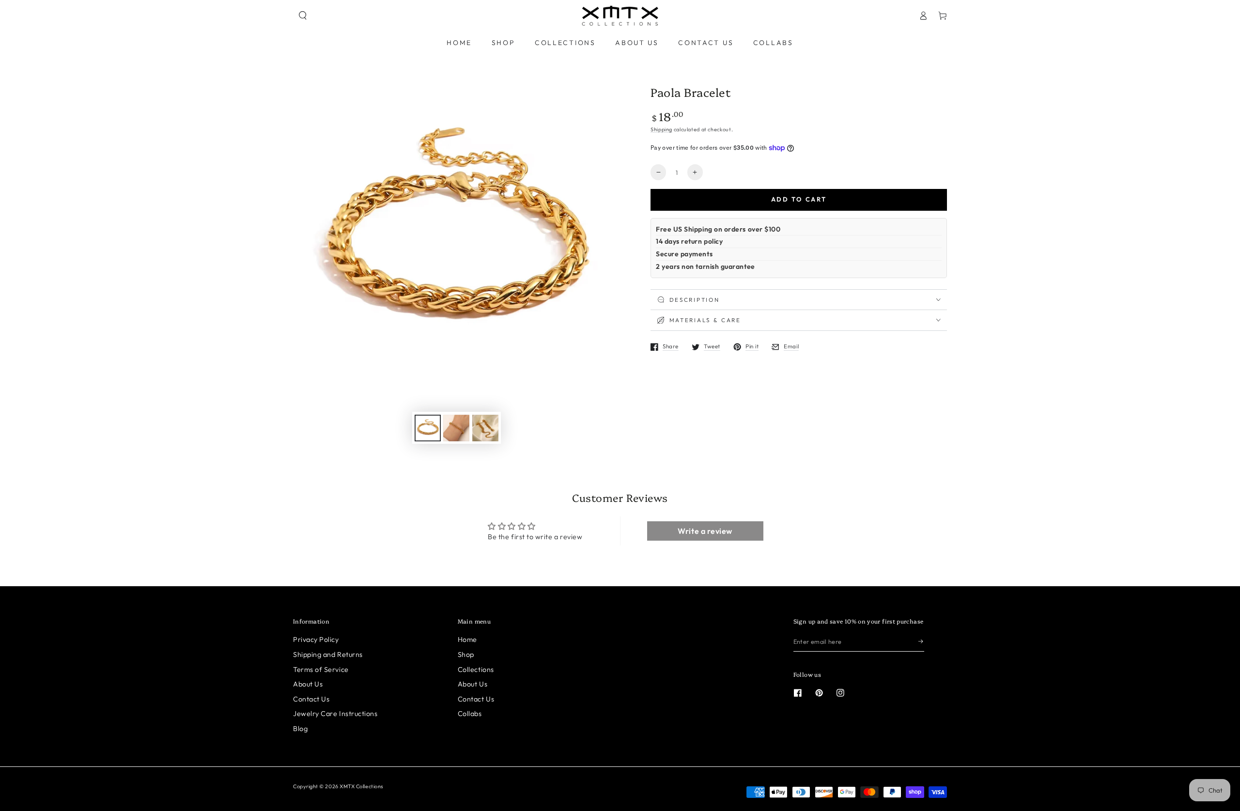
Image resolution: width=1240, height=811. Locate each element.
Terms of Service (321, 669)
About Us (308, 684)
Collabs (470, 713)
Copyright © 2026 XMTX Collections (338, 786)
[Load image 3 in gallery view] (485, 428)
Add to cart (799, 199)
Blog (300, 728)
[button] (302, 15)
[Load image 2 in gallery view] (456, 428)
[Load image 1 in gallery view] (428, 428)
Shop (466, 654)
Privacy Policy (316, 639)
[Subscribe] (921, 641)
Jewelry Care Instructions (335, 713)
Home (467, 639)
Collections (476, 669)
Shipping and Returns (328, 654)
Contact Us (311, 699)
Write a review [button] (705, 531)
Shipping (661, 129)
